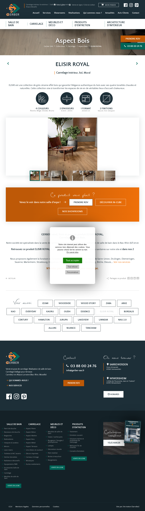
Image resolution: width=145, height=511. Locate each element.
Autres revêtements (33, 464)
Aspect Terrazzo (31, 446)
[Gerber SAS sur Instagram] (131, 5)
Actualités (109, 13)
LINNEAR (103, 319)
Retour (11, 278)
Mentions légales (22, 507)
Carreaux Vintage (32, 457)
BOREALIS (129, 311)
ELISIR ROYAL (107, 311)
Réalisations (74, 13)
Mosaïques (30, 461)
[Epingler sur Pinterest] (131, 278)
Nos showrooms (72, 211)
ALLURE (52, 328)
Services (47, 13)
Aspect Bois (30, 439)
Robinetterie (8, 439)
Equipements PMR (10, 464)
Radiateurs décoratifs (12, 461)
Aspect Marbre (31, 436)
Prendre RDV (133, 38)
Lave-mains (8, 450)
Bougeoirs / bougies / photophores (56, 441)
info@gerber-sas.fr (75, 370)
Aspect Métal (31, 443)
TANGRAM (91, 328)
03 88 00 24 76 (82, 366)
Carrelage (7, 473)
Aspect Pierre (31, 429)
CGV (10, 507)
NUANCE (71, 328)
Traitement (73, 432)
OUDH (67, 311)
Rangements (52, 460)
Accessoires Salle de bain (11, 468)
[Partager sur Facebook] (128, 278)
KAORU (50, 311)
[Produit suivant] (137, 63)
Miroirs (6, 446)
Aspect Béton (31, 432)
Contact (135, 13)
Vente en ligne (14, 486)
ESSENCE (85, 311)
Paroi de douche (10, 429)
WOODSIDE (65, 303)
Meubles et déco (56, 426)
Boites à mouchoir (54, 456)
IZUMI (45, 303)
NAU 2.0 (122, 319)
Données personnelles (41, 507)
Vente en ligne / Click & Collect (83, 5)
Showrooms (59, 13)
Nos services (15, 385)
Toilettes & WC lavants (12, 453)
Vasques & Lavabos (11, 443)
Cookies (56, 507)
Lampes (51, 446)
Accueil (36, 13)
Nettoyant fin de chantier (76, 446)
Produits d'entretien (79, 426)
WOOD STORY (88, 303)
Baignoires (8, 436)
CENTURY (23, 319)
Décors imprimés (32, 453)
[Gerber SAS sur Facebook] (125, 5)
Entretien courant (76, 435)
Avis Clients (123, 13)
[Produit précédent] (8, 63)
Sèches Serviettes (10, 457)
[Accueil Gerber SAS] (13, 9)
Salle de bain (14, 424)
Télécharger (114, 443)
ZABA (108, 303)
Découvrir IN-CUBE (110, 202)
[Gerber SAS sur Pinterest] (137, 5)
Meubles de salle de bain (11, 477)
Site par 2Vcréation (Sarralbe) (127, 507)
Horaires (114, 394)
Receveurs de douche (12, 432)
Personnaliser (72, 272)
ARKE (124, 303)
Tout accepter (72, 260)
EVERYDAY (31, 311)
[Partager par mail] (137, 278)
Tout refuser (72, 267)
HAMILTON (44, 319)
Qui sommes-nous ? (92, 13)
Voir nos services (122, 262)
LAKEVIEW (83, 319)
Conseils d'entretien (77, 451)
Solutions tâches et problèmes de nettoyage (77, 440)
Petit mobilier (53, 453)
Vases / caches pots (55, 437)
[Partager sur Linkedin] (134, 278)
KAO (13, 311)
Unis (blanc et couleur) (34, 450)
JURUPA (64, 319)
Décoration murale (55, 449)
